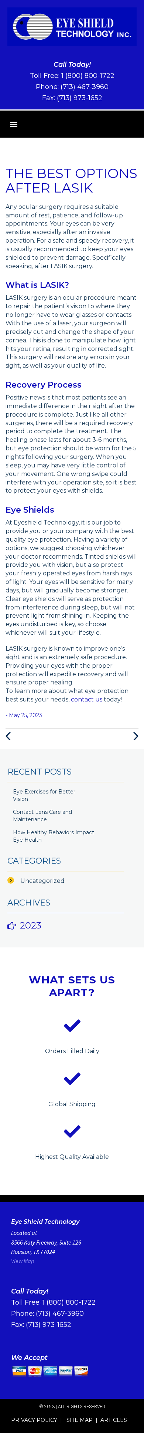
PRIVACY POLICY (34, 1420)
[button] (13, 124)
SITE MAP (79, 1420)
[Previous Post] (9, 736)
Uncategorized (42, 880)
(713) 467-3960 (85, 87)
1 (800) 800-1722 (87, 76)
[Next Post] (134, 736)
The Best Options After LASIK (71, 180)
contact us (86, 699)
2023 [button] (30, 925)
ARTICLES (113, 1420)
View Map (22, 1261)
